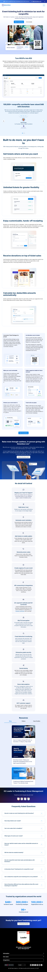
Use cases (6, 956)
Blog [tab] (10, 721)
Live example (29, 22)
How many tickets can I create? (12, 820)
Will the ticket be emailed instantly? (13, 852)
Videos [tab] (23, 721)
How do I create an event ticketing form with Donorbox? (19, 813)
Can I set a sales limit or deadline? (13, 828)
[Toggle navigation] (44, 5)
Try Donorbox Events (23, 923)
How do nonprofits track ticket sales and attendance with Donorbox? (19, 860)
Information (6, 953)
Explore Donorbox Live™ (23, 457)
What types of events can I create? (13, 836)
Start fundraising (19, 22)
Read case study (23, 115)
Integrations (6, 960)
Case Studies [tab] (36, 721)
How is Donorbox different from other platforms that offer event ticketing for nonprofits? (21, 885)
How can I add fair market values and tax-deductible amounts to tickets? (21, 844)
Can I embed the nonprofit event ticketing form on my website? (21, 876)
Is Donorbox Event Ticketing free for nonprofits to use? (19, 869)
